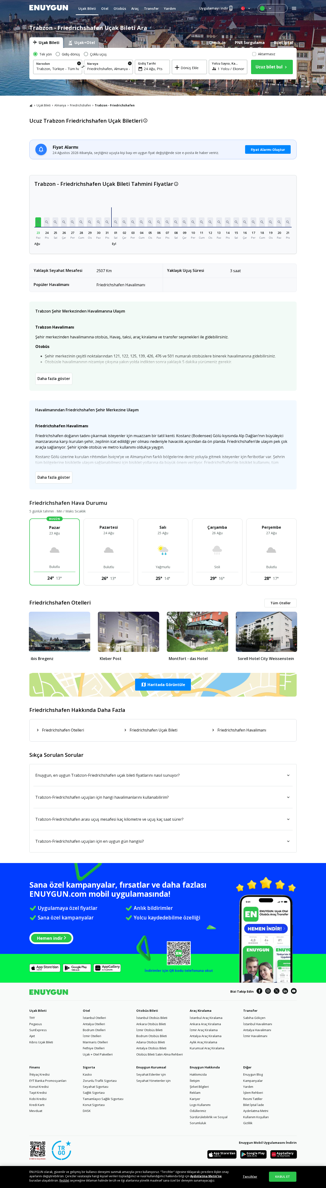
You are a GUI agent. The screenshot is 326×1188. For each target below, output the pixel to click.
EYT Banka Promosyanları (47, 1080)
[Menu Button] (273, 8)
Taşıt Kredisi (38, 1092)
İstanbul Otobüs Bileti (151, 1018)
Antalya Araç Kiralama (205, 1036)
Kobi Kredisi (38, 1099)
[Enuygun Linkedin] (285, 991)
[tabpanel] (163, 63)
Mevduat (35, 1111)
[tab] (46, 42)
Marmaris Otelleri (95, 1042)
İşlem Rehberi (253, 1092)
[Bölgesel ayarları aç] (246, 8)
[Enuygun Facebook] (259, 991)
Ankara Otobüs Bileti (151, 1024)
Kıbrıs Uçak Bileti (41, 1042)
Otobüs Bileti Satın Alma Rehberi (159, 1054)
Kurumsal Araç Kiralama (207, 1048)
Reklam (195, 1092)
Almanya (60, 105)
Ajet (32, 1036)
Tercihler (250, 1176)
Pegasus (35, 1024)
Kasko (87, 1074)
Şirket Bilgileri (199, 1086)
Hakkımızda (198, 1074)
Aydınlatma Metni (255, 1111)
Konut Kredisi (39, 1086)
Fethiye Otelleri (94, 1048)
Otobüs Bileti (147, 1010)
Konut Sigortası (94, 1105)
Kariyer (195, 1099)
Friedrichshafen (80, 105)
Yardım (248, 1086)
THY (32, 1018)
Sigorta (89, 1067)
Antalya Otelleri (94, 1024)
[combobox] (57, 68)
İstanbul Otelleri (94, 1018)
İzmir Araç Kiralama (204, 1030)
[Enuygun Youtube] (294, 991)
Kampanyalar (253, 1080)
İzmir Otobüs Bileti (149, 1030)
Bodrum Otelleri (94, 1030)
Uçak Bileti (44, 105)
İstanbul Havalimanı (257, 1024)
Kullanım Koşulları (256, 1117)
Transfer (250, 1010)
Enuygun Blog (253, 1074)
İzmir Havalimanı (255, 1036)
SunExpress (38, 1030)
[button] (38, 222)
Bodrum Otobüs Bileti (151, 1036)
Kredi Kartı (36, 1105)
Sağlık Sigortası (94, 1092)
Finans (34, 1067)
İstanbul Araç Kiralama (206, 1018)
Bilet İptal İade (253, 1105)
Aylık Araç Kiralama (203, 1042)
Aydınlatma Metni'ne (206, 1176)
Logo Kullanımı (200, 1105)
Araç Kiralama (200, 1010)
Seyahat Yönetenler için (153, 1080)
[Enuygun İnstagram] (268, 991)
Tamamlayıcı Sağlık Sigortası (103, 1099)
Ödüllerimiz (198, 1111)
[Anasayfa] (31, 105)
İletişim (195, 1080)
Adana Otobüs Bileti (150, 1042)
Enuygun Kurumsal (151, 1067)
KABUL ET (282, 1176)
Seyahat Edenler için (151, 1074)
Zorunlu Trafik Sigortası (100, 1080)
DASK (87, 1111)
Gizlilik (247, 1123)
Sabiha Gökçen (254, 1018)
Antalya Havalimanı (257, 1030)
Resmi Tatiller (253, 1099)
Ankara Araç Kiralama (205, 1024)
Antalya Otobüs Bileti (151, 1048)
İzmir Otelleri (92, 1036)
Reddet (64, 1180)
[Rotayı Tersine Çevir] (83, 67)
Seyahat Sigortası (95, 1086)
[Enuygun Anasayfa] (48, 8)
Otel (86, 1010)
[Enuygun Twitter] (276, 991)
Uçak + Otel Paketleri (98, 1054)
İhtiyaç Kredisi (39, 1074)
